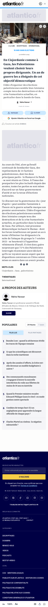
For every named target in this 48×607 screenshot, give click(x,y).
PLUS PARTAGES (34, 333)
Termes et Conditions (29, 486)
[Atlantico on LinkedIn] (27, 498)
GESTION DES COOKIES (34, 578)
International (34, 46)
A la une (11, 46)
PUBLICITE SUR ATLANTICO (13, 578)
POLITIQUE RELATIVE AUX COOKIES (16, 593)
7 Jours (41, 325)
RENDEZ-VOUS (8, 545)
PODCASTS (6, 555)
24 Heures (31, 325)
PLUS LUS (13, 333)
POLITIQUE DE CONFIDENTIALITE (15, 583)
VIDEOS (5, 550)
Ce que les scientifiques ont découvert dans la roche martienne (23, 353)
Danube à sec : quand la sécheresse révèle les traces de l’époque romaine (25, 342)
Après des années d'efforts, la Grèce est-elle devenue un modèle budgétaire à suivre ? (25, 366)
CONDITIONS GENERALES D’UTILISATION (18, 598)
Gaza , (18, 270)
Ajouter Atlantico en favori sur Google (25, 118)
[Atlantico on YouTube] (42, 498)
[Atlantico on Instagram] (35, 498)
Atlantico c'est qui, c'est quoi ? (15, 518)
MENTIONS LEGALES (16, 573)
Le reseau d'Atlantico (11, 520)
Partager (14, 113)
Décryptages (22, 46)
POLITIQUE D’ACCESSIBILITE (13, 588)
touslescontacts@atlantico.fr (24, 505)
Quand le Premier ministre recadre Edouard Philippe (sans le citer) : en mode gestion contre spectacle (25, 397)
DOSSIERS (6, 541)
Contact (29, 520)
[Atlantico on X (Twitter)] (13, 498)
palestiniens (27, 270)
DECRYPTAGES (8, 536)
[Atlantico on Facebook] (20, 498)
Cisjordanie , (8, 270)
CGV (4, 573)
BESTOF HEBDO (8, 560)
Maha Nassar (25, 102)
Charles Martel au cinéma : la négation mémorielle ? (23, 423)
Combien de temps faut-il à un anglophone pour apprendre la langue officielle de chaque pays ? (23, 411)
